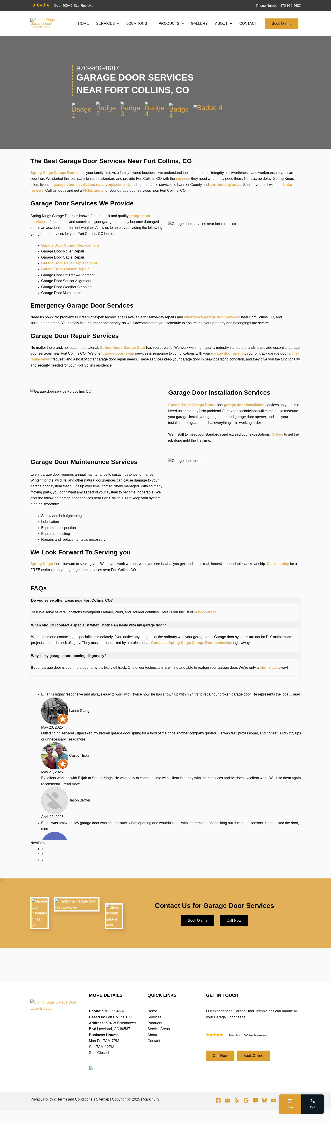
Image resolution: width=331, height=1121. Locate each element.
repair (101, 185)
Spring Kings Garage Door (122, 347)
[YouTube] (274, 1100)
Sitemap (102, 1099)
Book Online (282, 23)
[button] (117, 23)
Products (154, 1023)
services (183, 178)
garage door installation (74, 185)
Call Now (234, 920)
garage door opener (228, 353)
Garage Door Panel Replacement (69, 263)
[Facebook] (218, 1100)
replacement (118, 185)
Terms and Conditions (74, 1099)
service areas (205, 612)
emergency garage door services (212, 317)
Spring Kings (41, 564)
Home (152, 1011)
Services (154, 1017)
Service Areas (158, 1029)
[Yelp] (237, 1100)
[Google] (246, 1100)
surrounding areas (225, 185)
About (152, 1035)
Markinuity (151, 1099)
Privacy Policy (41, 1099)
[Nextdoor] (227, 1100)
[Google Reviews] (255, 1100)
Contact (153, 1041)
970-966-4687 (113, 1011)
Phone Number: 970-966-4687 (278, 5)
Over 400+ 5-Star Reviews (73, 5)
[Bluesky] (264, 1100)
